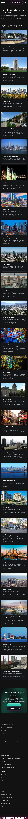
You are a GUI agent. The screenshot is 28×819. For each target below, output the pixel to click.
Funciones (3, 752)
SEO (2, 780)
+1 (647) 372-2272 (4, 733)
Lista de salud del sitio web (6, 797)
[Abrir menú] (25, 2)
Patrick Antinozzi (6, 741)
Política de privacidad (18, 741)
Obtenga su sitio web (13, 704)
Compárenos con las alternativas (8, 767)
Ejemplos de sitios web (6, 764)
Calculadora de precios (6, 794)
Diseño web (3, 774)
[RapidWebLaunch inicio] (3, 2)
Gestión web (3, 777)
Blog (2, 788)
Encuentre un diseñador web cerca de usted (10, 758)
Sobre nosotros (4, 749)
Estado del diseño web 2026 (7, 800)
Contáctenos (3, 806)
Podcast (2, 791)
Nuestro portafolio (5, 755)
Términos (24, 741)
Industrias (3, 761)
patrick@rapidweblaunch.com (7, 736)
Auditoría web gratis (13, 708)
